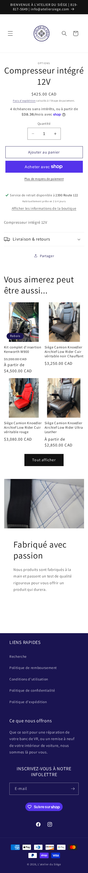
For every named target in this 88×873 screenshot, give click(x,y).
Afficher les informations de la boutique (44, 208)
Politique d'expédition (28, 701)
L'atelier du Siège (49, 864)
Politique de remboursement (33, 667)
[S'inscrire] (72, 789)
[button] (10, 33)
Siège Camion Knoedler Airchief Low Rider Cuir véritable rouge (23, 427)
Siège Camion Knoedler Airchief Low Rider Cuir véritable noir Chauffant (64, 351)
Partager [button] (47, 255)
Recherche (18, 656)
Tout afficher (44, 459)
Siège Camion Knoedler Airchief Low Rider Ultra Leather (64, 427)
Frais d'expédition (24, 100)
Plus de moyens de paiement (44, 179)
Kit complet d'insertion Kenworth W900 (22, 349)
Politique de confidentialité (32, 690)
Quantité (44, 123)
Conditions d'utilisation (28, 679)
